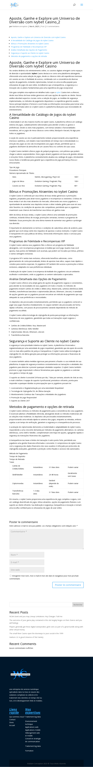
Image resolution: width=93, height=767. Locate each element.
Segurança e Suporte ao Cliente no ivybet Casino (30, 53)
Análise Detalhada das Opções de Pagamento (29, 50)
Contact (12, 719)
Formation (29, 751)
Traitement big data (33, 717)
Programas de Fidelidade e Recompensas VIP (29, 47)
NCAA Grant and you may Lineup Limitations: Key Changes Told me (35, 616)
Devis (11, 722)
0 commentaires (52, 26)
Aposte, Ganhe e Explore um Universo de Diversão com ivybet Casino (38, 37)
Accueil (12, 725)
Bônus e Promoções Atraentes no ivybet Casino (30, 43)
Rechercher (78, 605)
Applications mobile (32, 730)
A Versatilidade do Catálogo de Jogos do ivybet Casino (32, 40)
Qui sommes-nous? (17, 717)
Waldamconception (19, 26)
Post (43, 26)
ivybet (58, 92)
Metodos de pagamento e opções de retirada (29, 56)
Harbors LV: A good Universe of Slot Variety (26, 637)
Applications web (31, 727)
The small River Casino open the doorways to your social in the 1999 (36, 633)
